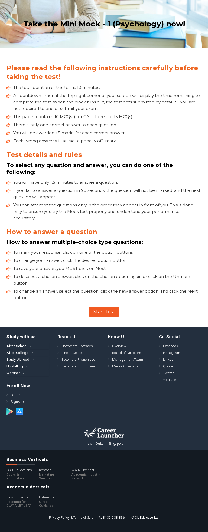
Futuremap (48, 501)
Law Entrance (18, 501)
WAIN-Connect (86, 474)
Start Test (104, 311)
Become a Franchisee (78, 359)
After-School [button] (17, 346)
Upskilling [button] (14, 366)
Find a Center (72, 353)
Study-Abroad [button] (18, 359)
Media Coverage (125, 366)
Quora (168, 366)
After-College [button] (17, 353)
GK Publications (19, 474)
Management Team (127, 359)
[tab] (27, 346)
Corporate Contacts (77, 346)
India (88, 444)
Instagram (171, 353)
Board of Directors (126, 353)
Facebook (170, 346)
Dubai (100, 444)
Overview (119, 346)
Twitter (168, 373)
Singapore (115, 444)
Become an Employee (78, 366)
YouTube (169, 380)
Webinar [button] (13, 373)
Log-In (16, 395)
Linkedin (170, 359)
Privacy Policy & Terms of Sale (71, 518)
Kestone (46, 474)
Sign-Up (17, 402)
